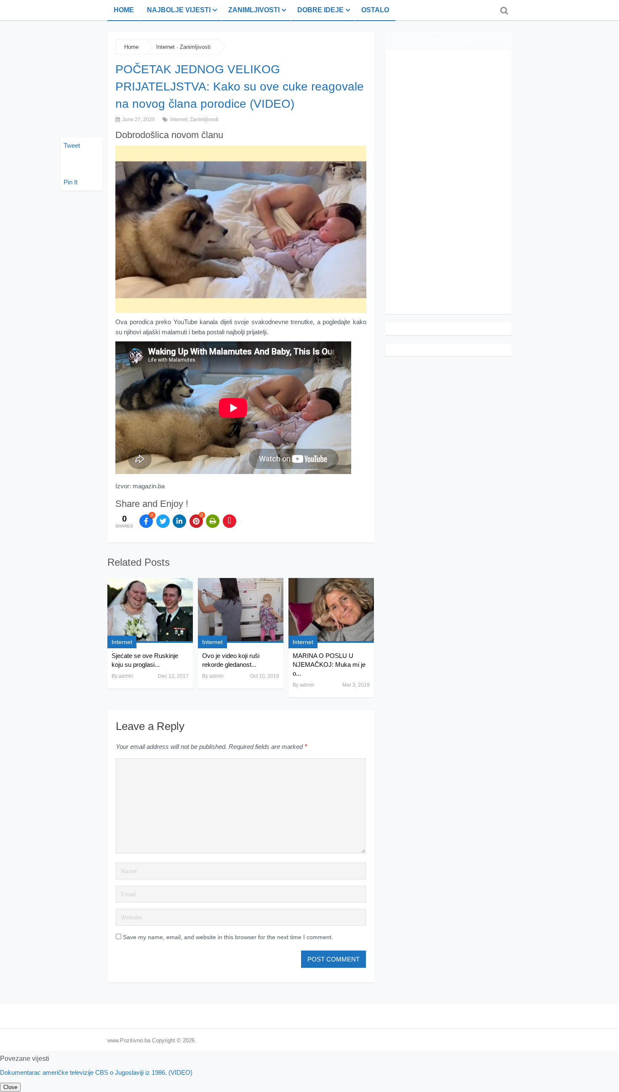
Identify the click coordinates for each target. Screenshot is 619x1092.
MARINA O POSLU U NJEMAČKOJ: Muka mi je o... (329, 664)
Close (10, 1087)
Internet (165, 47)
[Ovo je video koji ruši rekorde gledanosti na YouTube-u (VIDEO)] (240, 610)
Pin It (70, 182)
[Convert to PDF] (229, 521)
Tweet (72, 145)
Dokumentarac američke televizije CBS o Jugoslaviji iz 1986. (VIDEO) (96, 1072)
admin (126, 676)
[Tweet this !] (163, 521)
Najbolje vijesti (179, 9)
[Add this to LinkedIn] (179, 521)
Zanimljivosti (254, 9)
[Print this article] (212, 521)
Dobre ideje (320, 9)
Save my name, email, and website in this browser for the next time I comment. (228, 937)
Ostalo (375, 9)
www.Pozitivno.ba (128, 1040)
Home (124, 9)
